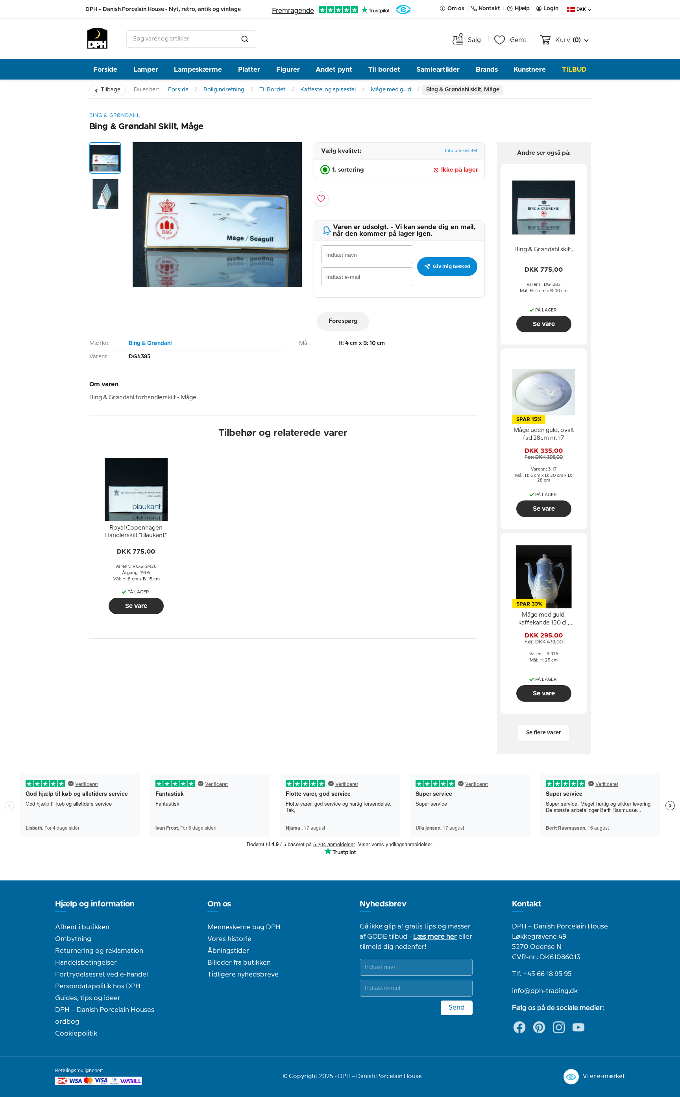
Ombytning (73, 939)
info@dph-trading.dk (545, 991)
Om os (219, 904)
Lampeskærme (198, 69)
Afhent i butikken (82, 927)
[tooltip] (136, 532)
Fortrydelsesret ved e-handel (101, 974)
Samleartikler (438, 69)
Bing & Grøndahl (150, 343)
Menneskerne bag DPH (244, 927)
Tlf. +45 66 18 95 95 (542, 974)
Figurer (288, 69)
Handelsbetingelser (86, 963)
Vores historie (229, 939)
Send (457, 1007)
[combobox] (191, 39)
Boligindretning (223, 90)
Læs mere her (435, 937)
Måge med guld (391, 90)
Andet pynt (334, 69)
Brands (487, 69)
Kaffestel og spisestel (328, 90)
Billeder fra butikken (239, 963)
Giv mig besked (451, 266)
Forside (105, 69)
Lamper (145, 69)
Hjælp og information (95, 904)
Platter (249, 69)
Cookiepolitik (76, 1033)
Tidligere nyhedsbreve (243, 974)
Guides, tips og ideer (87, 998)
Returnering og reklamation (99, 951)
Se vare (136, 606)
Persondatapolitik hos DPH (97, 986)
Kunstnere (530, 69)
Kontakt (526, 904)
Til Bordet (272, 90)
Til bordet (384, 69)
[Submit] (245, 38)
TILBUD (574, 69)
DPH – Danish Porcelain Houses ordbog (104, 1016)
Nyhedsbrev (383, 904)
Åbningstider (228, 951)
